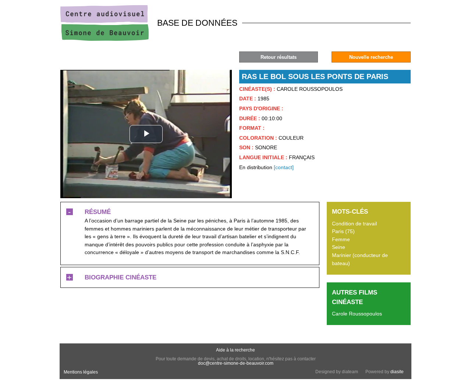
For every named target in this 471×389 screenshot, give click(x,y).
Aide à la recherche (235, 350)
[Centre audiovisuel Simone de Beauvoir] (104, 39)
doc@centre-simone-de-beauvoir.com (235, 363)
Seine (338, 247)
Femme (341, 239)
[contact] (284, 167)
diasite (397, 372)
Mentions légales (81, 372)
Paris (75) (343, 231)
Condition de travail (354, 223)
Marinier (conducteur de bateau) (360, 259)
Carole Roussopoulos (357, 314)
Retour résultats (279, 57)
